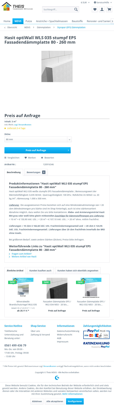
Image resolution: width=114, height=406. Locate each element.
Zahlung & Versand (40, 334)
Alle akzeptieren (54, 401)
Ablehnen (37, 401)
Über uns (35, 331)
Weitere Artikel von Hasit (23, 256)
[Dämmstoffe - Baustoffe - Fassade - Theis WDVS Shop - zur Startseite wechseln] (17, 9)
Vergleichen (13, 157)
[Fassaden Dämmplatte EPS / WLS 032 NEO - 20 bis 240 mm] (91, 288)
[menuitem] (60, 9)
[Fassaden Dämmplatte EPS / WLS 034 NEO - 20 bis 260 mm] (57, 288)
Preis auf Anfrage (36, 150)
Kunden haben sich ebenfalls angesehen (77, 270)
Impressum (62, 341)
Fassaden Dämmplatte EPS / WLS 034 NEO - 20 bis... (57, 303)
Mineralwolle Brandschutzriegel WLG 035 (23, 303)
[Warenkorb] (109, 9)
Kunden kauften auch (40, 270)
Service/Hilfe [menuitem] (103, 2)
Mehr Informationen (72, 393)
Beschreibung (14, 172)
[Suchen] (76, 9)
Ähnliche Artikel (15, 270)
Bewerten (49, 157)
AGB (59, 338)
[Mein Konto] (102, 9)
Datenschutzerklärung (68, 331)
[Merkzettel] (95, 9)
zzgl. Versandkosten (22, 124)
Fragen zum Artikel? (21, 253)
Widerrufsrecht (64, 334)
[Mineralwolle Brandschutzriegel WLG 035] (23, 288)
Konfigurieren (75, 401)
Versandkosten (49, 366)
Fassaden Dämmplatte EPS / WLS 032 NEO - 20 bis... (91, 303)
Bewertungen (35, 172)
